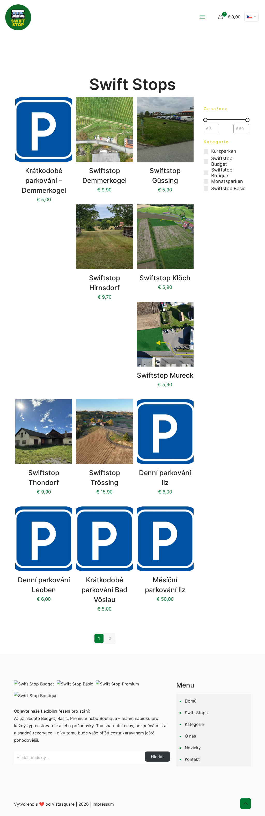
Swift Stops (196, 712)
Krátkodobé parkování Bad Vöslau (104, 590)
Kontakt (192, 759)
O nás (190, 736)
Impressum (103, 804)
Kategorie (194, 724)
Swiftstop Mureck (165, 375)
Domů (190, 701)
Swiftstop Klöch (164, 278)
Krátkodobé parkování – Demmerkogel (44, 180)
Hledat (157, 756)
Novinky (193, 747)
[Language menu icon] (251, 17)
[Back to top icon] (245, 803)
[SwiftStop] (18, 17)
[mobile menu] (202, 16)
